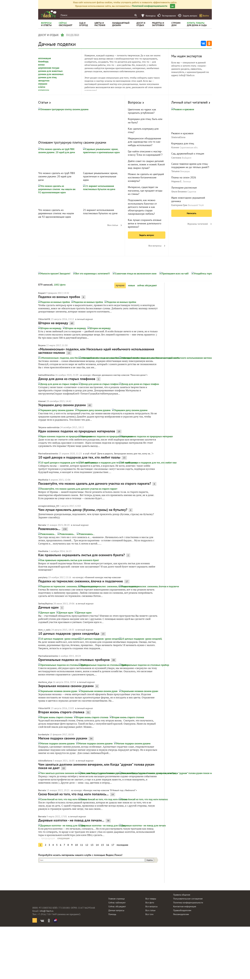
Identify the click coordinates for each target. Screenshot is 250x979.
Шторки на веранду (53, 323)
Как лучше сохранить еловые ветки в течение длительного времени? (144, 223)
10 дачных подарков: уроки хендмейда (68, 633)
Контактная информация (184, 906)
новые (131, 285)
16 (107, 844)
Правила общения (181, 894)
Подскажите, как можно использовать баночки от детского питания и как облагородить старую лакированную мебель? (142, 206)
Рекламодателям (181, 914)
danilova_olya (45, 682)
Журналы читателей (197, 223)
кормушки (43, 90)
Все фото (149, 902)
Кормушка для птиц (182, 143)
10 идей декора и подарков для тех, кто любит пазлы (79, 457)
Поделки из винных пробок (59, 297)
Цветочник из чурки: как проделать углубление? (142, 111)
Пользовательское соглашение (188, 898)
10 (76, 844)
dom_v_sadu (44, 629)
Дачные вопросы (116, 910)
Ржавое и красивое (182, 133)
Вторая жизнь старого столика (61, 712)
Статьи (43, 102)
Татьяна (175, 171)
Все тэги (149, 914)
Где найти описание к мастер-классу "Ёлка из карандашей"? (145, 153)
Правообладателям (182, 910)
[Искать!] (135, 15)
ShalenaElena (178, 137)
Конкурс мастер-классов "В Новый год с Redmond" (110, 790)
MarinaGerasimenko (48, 453)
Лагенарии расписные (184, 187)
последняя (122, 844)
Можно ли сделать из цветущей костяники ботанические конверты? (146, 177)
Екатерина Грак (179, 205)
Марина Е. (176, 181)
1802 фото (60, 284)
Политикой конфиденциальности (149, 6)
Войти (206, 15)
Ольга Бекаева (179, 191)
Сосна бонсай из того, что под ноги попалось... (73, 794)
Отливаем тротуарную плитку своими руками (72, 142)
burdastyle (43, 734)
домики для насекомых (51, 74)
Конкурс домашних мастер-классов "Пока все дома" (119, 374)
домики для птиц (47, 77)
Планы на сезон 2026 (183, 177)
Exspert (42, 292)
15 (102, 844)
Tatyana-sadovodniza (48, 427)
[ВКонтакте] (203, 43)
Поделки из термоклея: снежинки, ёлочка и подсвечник (80, 581)
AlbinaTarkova (45, 760)
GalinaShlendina (46, 374)
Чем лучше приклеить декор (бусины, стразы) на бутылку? (82, 509)
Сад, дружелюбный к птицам (187, 153)
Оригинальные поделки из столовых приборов (74, 659)
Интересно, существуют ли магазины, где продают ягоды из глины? (145, 190)
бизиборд (43, 61)
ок (172, 6)
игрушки (42, 83)
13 (92, 844)
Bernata (42, 524)
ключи (41, 87)
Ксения (175, 147)
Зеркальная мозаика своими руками (66, 686)
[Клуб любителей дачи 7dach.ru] (48, 13)
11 (81, 844)
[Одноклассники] (209, 43)
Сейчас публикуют (117, 902)
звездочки (43, 80)
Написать (191, 213)
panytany (43, 577)
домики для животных (50, 71)
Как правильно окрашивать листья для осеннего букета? (81, 555)
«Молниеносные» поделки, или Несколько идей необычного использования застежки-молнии (96, 351)
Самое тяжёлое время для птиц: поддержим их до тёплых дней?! (190, 165)
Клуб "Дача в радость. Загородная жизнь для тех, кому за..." (121, 453)
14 (97, 844)
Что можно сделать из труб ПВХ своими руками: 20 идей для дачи (56, 176)
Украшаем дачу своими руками (62, 405)
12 (86, 844)
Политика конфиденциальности (188, 902)
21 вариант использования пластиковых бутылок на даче (100, 211)
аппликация (44, 58)
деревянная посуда (48, 67)
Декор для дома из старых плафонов (66, 379)
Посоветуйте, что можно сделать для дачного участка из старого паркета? (94, 483)
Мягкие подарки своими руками (62, 738)
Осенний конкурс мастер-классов (103, 577)
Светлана (176, 157)
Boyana (42, 345)
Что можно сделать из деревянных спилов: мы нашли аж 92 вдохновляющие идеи (56, 213)
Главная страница (116, 898)
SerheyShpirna (45, 603)
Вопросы (134, 102)
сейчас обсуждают (147, 285)
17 (112, 844)
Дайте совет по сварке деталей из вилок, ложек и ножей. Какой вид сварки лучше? (146, 164)
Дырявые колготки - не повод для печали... (71, 820)
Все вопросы (154, 245)
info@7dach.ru (46, 911)
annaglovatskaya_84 (48, 505)
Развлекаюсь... (49, 529)
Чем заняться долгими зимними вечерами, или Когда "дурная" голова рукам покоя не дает (96, 766)
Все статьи (112, 225)
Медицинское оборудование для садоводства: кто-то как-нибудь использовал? (144, 142)
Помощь (112, 914)
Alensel (42, 401)
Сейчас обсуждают (117, 906)
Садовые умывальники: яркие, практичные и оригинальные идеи (100, 176)
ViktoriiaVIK (44, 319)
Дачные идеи (48, 607)
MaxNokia (43, 479)
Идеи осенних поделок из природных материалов (76, 431)
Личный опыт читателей (189, 102)
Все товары (150, 898)
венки (41, 64)
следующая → (65, 838)
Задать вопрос (146, 235)
